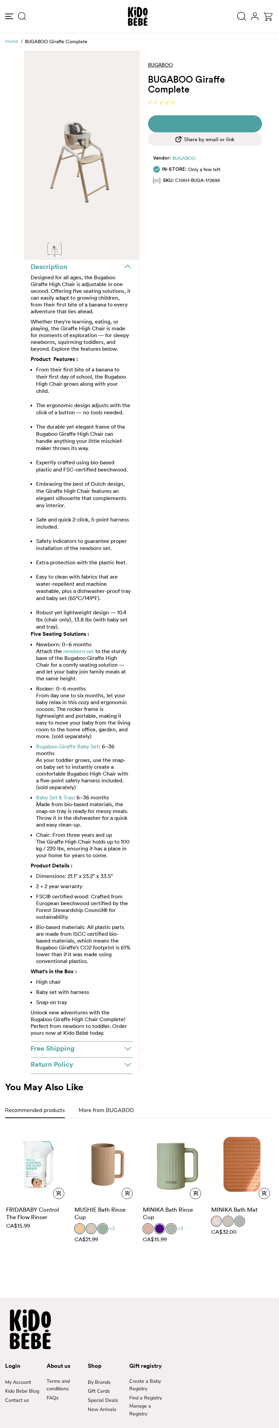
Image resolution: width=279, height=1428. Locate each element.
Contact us (17, 1400)
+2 (112, 1228)
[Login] (255, 16)
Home (11, 41)
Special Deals (103, 1400)
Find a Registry (145, 1398)
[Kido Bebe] (137, 16)
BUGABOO (184, 158)
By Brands (99, 1382)
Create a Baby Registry (145, 1385)
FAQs (53, 1398)
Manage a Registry (140, 1410)
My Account (18, 1382)
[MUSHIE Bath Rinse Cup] (105, 1164)
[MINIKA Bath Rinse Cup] (173, 1164)
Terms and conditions (58, 1385)
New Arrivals (102, 1409)
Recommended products (35, 1110)
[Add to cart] (58, 1193)
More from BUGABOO (106, 1110)
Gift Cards (99, 1391)
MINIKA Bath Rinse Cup (168, 1213)
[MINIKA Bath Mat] (242, 1164)
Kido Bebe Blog (22, 1391)
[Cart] (268, 17)
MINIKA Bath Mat (234, 1209)
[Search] (22, 16)
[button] (9, 16)
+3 (180, 1228)
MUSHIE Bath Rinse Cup (100, 1213)
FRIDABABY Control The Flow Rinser (32, 1213)
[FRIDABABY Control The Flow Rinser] (37, 1164)
